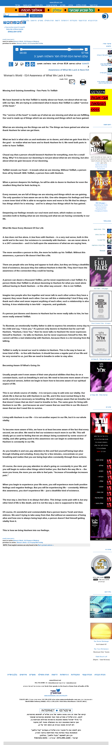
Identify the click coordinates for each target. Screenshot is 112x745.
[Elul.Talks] (101, 271)
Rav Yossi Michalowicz (101, 649)
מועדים (40, 20)
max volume (86, 49)
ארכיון (71, 5)
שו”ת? (17, 5)
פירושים (34, 20)
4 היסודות (64, 20)
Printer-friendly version (85, 80)
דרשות (57, 20)
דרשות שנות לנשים (8, 39)
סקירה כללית (81, 5)
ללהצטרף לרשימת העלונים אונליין (14, 27)
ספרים (62, 5)
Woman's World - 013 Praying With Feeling (30, 43)
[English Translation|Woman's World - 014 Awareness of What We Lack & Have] (11, 64)
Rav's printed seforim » (46, 545)
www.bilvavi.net (56, 2)
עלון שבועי (39, 5)
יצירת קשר (94, 5)
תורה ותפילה (49, 20)
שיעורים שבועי (51, 5)
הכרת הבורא (92, 20)
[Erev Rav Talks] (101, 523)
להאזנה (17, 49)
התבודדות (73, 20)
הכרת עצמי (83, 20)
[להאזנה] (33, 64)
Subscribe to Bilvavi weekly (14, 29)
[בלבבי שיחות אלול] (101, 377)
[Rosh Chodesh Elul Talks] (101, 306)
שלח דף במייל (75, 79)
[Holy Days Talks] (101, 185)
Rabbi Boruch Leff (101, 656)
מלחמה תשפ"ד (36, 16)
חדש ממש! (27, 5)
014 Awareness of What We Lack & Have (68, 70)
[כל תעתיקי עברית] (106, 476)
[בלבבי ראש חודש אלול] (101, 341)
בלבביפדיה (25, 20)
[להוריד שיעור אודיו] (27, 64)
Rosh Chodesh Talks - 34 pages (101, 323)
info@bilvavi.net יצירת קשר (57, 683)
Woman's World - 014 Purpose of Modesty (26, 41)
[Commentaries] (101, 638)
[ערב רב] (101, 423)
